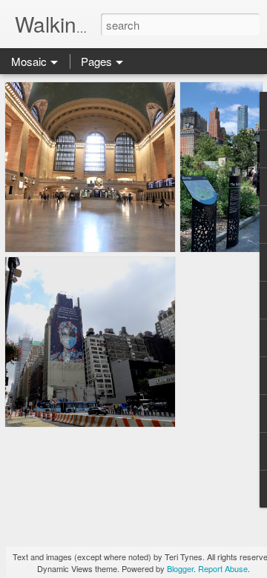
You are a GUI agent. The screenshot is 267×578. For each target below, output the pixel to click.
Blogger (180, 568)
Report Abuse (223, 568)
